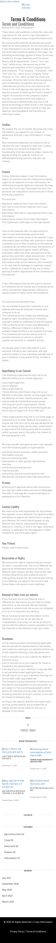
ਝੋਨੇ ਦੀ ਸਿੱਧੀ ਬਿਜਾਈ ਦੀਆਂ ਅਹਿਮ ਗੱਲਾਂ (42, 789)
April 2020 (7, 895)
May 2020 (7, 889)
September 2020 (10, 883)
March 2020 (8, 901)
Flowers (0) (9, 852)
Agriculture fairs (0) (14, 834)
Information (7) (12, 858)
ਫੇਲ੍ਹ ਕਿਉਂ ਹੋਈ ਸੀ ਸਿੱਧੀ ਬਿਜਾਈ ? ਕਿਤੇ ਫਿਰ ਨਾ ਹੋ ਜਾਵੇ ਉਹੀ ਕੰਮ (13, 792)
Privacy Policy (17, 931)
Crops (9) (8, 840)
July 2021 (6, 877)
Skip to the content (9, 1)
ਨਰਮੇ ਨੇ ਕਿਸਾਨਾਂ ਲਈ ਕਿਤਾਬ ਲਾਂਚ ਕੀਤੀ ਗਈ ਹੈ (14, 757)
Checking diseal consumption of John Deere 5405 (41, 760)
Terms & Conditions (36, 931)
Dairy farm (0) (11, 846)
